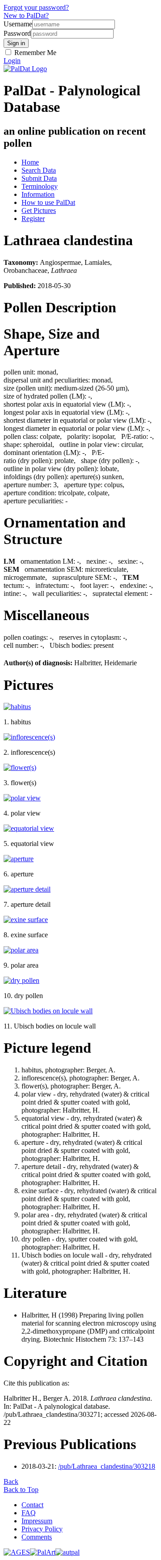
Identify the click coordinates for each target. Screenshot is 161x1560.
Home (30, 162)
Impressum (36, 1521)
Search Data (38, 170)
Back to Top (21, 1489)
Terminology (39, 186)
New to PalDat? (26, 15)
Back (11, 1481)
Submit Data (39, 178)
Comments (36, 1537)
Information (38, 194)
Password (17, 33)
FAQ (28, 1513)
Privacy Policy (42, 1529)
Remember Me (34, 52)
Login (12, 60)
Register (33, 218)
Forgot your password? (36, 7)
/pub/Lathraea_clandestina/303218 (106, 1466)
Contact (32, 1505)
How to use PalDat (48, 202)
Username (18, 24)
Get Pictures (38, 210)
